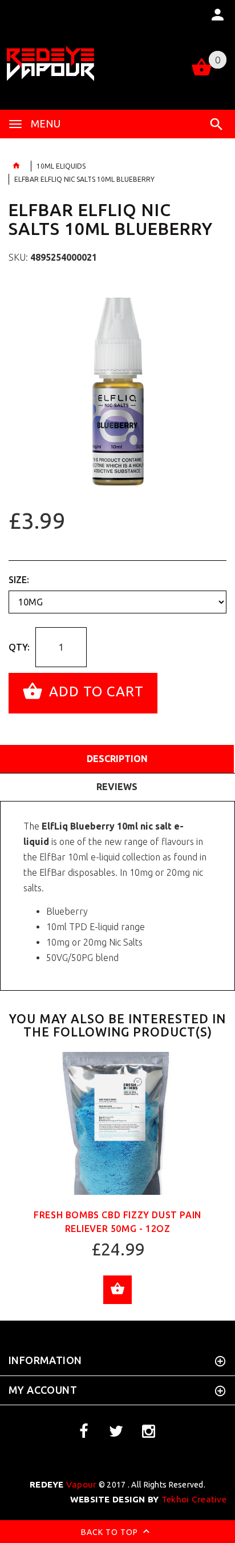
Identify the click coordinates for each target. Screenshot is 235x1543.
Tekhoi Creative (148, 1499)
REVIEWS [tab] (116, 787)
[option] (117, 391)
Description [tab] (117, 758)
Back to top (110, 1532)
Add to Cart (94, 692)
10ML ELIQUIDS (61, 166)
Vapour (63, 1484)
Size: (19, 580)
